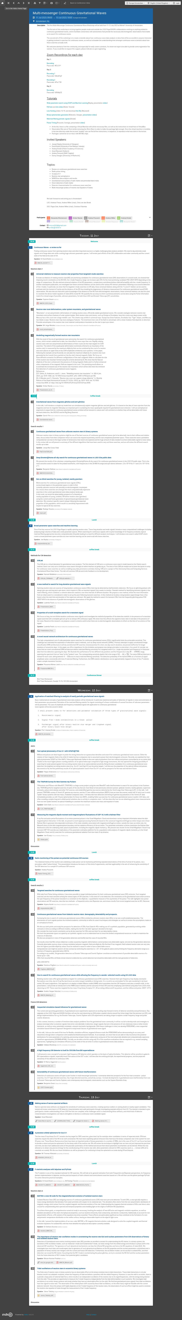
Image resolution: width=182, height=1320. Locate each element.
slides (105, 103)
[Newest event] (28, 3)
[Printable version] (34, 3)
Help (88, 1315)
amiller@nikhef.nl (55, 228)
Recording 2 (51, 80)
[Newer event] (23, 3)
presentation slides (89, 115)
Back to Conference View (80, 3)
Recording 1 (51, 73)
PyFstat (49, 107)
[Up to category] (18, 3)
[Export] (45, 3)
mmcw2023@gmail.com (57, 225)
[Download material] (51, 3)
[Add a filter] (39, 3)
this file (78, 111)
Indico (26, 1315)
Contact (93, 1315)
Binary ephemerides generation (57, 115)
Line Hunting (51, 111)
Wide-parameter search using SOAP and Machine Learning (67, 103)
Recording (50, 63)
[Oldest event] (8, 3)
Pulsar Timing (51, 123)
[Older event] (13, 3)
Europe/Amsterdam (136, 3)
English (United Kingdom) (159, 3)
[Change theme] (57, 3)
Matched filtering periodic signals (58, 119)
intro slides (59, 107)
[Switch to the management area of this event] (64, 3)
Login (178, 3)
